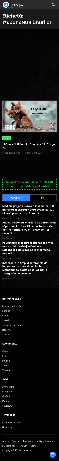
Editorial (6, 310)
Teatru (5, 365)
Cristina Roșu (12, 238)
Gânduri (6, 315)
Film (4, 356)
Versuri (6, 370)
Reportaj (6, 329)
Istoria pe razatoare (12, 325)
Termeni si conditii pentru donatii (39, 441)
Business (7, 427)
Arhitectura (8, 386)
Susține (16, 441)
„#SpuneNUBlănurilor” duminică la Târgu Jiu (28, 145)
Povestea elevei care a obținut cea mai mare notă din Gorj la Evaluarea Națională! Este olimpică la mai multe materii (27, 248)
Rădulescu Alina (13, 278)
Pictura (6, 401)
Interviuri (6, 320)
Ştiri (6, 138)
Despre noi (9, 446)
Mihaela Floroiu (13, 218)
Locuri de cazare (11, 422)
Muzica (6, 360)
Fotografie (7, 391)
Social (5, 334)
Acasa (5, 441)
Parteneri (22, 446)
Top (43, 198)
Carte (5, 351)
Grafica (6, 396)
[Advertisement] (29, 60)
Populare (16, 198)
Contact (34, 446)
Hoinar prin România (12, 306)
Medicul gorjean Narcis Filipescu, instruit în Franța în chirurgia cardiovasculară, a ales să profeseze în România (28, 209)
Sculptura (7, 405)
